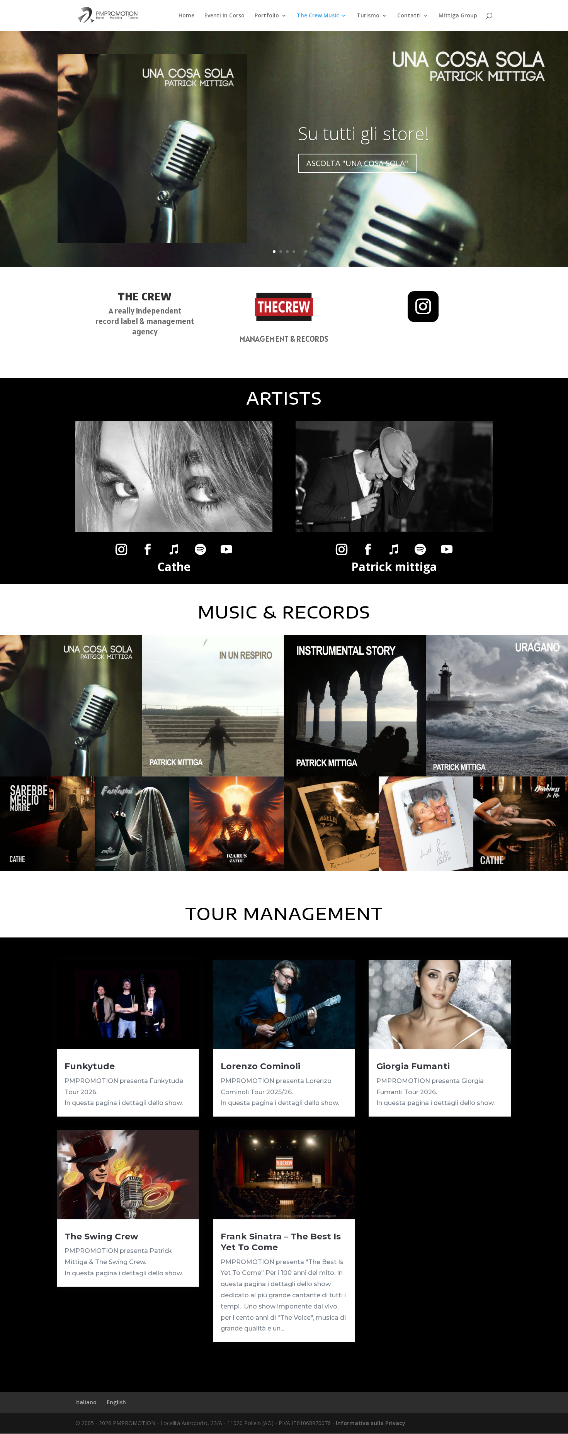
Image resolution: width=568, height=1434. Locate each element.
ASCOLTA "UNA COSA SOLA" (357, 163)
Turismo (368, 16)
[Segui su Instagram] (423, 306)
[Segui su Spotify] (200, 549)
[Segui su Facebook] (147, 549)
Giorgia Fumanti (413, 1066)
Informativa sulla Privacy (370, 1423)
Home (186, 16)
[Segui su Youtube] (226, 549)
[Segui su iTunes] (173, 549)
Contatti (409, 16)
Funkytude (90, 1066)
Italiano (86, 1402)
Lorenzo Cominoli (260, 1066)
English (116, 1402)
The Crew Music (318, 16)
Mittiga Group (458, 16)
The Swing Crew (101, 1236)
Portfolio (267, 16)
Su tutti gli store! (363, 133)
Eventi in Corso (224, 16)
